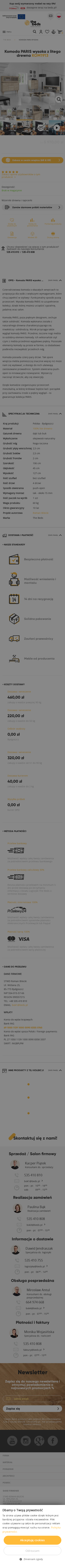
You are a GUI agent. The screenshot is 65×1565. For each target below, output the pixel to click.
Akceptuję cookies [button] (32, 1540)
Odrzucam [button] (33, 1551)
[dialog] (32, 782)
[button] (32, 1559)
